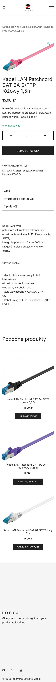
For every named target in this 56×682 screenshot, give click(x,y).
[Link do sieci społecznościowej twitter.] (12, 669)
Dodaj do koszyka (28, 151)
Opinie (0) (10, 206)
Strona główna (10, 26)
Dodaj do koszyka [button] (28, 481)
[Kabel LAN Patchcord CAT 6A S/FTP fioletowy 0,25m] (28, 442)
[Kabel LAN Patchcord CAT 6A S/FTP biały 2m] (28, 508)
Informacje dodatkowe (19, 198)
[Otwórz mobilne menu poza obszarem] (51, 8)
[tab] (28, 191)
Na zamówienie (28, 416)
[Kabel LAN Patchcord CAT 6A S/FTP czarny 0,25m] (28, 377)
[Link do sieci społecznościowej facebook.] (3, 669)
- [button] (11, 135)
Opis (7, 190)
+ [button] (45, 135)
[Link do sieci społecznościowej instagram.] (21, 669)
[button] (48, 43)
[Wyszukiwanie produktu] (4, 8)
